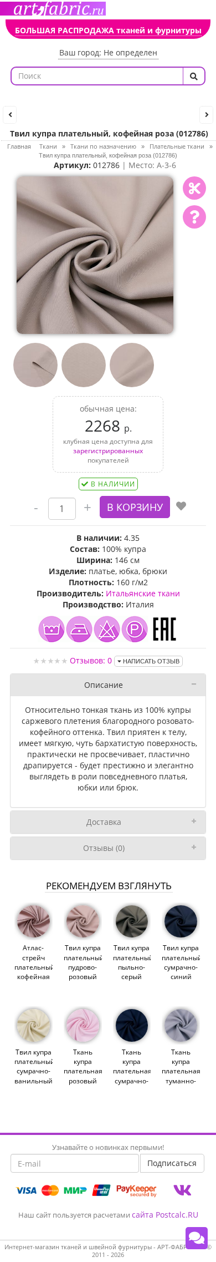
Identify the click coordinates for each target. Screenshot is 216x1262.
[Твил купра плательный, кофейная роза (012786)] (95, 254)
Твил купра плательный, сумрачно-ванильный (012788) (33, 1071)
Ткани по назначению (103, 146)
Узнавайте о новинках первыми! (108, 1147)
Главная (19, 146)
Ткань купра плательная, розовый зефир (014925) (83, 1075)
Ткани (48, 146)
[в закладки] (181, 507)
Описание (103, 685)
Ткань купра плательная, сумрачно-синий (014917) (132, 1075)
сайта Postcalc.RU (165, 1214)
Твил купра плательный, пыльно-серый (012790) (132, 967)
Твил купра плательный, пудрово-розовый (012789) (83, 967)
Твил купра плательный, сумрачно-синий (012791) (181, 967)
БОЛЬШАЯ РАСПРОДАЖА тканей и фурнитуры (108, 30)
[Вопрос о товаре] (194, 217)
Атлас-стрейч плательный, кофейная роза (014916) (33, 971)
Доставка (103, 822)
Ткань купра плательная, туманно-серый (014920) (181, 1075)
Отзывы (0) (104, 848)
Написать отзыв (150, 661)
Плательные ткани (177, 146)
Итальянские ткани (143, 593)
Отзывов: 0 (91, 660)
